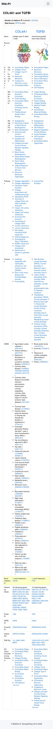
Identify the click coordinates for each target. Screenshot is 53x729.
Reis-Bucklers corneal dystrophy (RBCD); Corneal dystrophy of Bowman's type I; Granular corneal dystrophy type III (40, 266)
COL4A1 (21, 31)
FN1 (24, 596)
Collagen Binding (40, 103)
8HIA (43, 645)
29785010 (18, 455)
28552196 (18, 572)
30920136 (18, 438)
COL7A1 (22, 594)
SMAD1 (24, 607)
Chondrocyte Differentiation (39, 124)
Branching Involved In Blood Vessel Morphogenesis (21, 125)
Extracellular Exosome (38, 84)
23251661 (19, 516)
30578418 (18, 538)
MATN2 (25, 598)
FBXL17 (35, 598)
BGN (28, 589)
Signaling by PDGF (21, 196)
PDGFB (21, 603)
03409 (34, 620)
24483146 (37, 359)
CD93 (19, 592)
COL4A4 (35, 596)
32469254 (25, 368)
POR (33, 580)
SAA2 (15, 605)
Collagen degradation (22, 181)
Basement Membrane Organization (19, 174)
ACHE (15, 589)
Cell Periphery (39, 87)
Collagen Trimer (20, 69)
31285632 (25, 520)
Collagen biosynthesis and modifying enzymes (22, 192)
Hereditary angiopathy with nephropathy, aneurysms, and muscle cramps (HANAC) (20, 264)
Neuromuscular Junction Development (20, 134)
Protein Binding (20, 98)
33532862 (19, 493)
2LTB (38, 640)
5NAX (18, 640)
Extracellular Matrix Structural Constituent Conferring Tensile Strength (22, 105)
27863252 (25, 487)
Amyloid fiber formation (38, 182)
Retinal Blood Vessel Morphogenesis (22, 157)
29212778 (25, 373)
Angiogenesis (19, 121)
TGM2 (20, 609)
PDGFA (15, 603)
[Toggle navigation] (48, 3)
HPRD (17, 23)
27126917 (18, 502)
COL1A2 (45, 589)
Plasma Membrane (40, 78)
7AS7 (38, 642)
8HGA (39, 645)
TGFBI (40, 31)
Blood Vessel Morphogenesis (20, 153)
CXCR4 (15, 580)
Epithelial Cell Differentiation (20, 139)
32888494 (18, 473)
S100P (39, 603)
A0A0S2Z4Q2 (37, 634)
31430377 (19, 511)
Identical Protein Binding (40, 106)
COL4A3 (41, 594)
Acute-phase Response (19, 675)
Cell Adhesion (39, 127)
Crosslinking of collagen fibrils (20, 222)
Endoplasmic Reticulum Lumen (21, 82)
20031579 (18, 353)
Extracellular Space (41, 74)
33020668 (18, 371)
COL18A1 (25, 592)
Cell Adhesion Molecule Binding (40, 111)
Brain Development (21, 130)
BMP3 (15, 592)
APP (24, 589)
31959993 (19, 453)
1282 (14, 614)
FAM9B (41, 596)
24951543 (18, 348)
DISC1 (15, 596)
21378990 (25, 409)
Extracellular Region (22, 67)
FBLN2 (20, 596)
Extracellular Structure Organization (38, 682)
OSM (28, 600)
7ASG (34, 645)
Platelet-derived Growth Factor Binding (20, 114)
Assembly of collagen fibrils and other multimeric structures (21, 202)
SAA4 (19, 605)
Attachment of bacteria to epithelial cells (22, 252)
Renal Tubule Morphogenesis (20, 162)
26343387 (18, 373)
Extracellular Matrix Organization (41, 142)
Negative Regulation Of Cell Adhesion (41, 131)
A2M (33, 589)
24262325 (25, 371)
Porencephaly (20, 281)
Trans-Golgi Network (41, 76)
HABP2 (15, 598)
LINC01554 (44, 600)
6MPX (15, 642)
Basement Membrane (18, 77)
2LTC (42, 640)
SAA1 (27, 603)
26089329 (43, 362)
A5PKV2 (16, 634)
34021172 (18, 444)
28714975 (25, 402)
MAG (20, 598)
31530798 (24, 460)
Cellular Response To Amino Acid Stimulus (21, 167)
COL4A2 (16, 594)
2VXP (46, 640)
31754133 (18, 424)
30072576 (38, 346)
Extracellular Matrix (22, 85)
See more (16, 685)
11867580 (33, 20)
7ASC (43, 642)
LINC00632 (36, 600)
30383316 (24, 540)
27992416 (45, 348)
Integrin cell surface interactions (22, 209)
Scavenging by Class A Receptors (21, 240)
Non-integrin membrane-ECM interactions (20, 232)
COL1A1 (39, 589)
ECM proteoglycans (22, 237)
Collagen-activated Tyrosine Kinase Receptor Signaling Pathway (21, 146)
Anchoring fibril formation (20, 218)
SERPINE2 (17, 607)
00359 (15, 620)
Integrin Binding (39, 92)
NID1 (19, 600)
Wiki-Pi (6, 3)
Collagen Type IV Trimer (21, 73)
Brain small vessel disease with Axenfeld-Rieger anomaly (21, 275)
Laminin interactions (22, 225)
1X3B (34, 640)
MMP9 (15, 600)
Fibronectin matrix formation (21, 186)
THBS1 (25, 609)
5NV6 (34, 642)
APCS (20, 589)
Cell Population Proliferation (39, 137)
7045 (33, 614)
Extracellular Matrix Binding (41, 115)
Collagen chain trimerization (20, 247)
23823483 (18, 482)
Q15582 (45, 634)
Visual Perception (40, 134)
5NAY (23, 640)
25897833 (25, 364)
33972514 (18, 469)
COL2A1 (35, 592)
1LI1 (14, 640)
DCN (27, 594)
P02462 (22, 634)
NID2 (23, 600)
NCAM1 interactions (22, 243)
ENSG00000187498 (20, 627)
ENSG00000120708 (39, 627)
